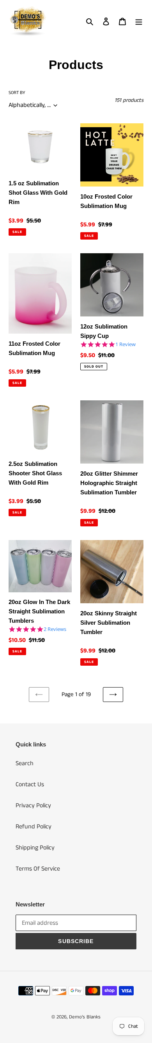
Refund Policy (33, 826)
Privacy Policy (33, 805)
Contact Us (30, 784)
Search (25, 763)
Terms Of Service (38, 868)
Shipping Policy (35, 847)
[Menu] (139, 21)
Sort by (17, 92)
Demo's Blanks (85, 1017)
